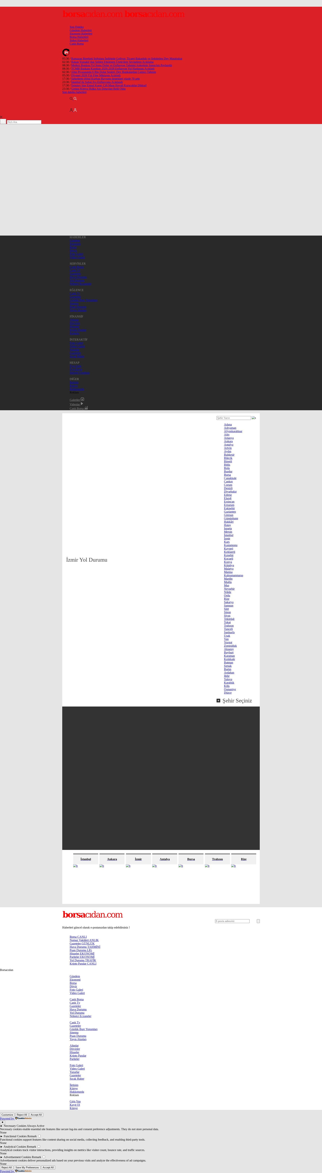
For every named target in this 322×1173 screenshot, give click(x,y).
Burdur (228, 471)
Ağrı (226, 434)
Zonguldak (230, 645)
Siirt (226, 608)
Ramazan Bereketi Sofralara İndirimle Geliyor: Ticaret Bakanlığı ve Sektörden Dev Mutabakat (126, 58)
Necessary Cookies (15, 1125)
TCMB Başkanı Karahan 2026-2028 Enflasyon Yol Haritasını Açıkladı (112, 68)
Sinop (227, 612)
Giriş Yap (75, 1101)
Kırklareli (229, 551)
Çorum (228, 484)
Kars (227, 541)
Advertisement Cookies (17, 1157)
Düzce (228, 692)
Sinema (74, 303)
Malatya (228, 568)
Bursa (227, 474)
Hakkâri (228, 521)
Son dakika (74, 92)
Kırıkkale (229, 659)
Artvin (228, 448)
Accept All (36, 1114)
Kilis (227, 686)
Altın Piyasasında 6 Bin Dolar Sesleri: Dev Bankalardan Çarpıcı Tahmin (113, 72)
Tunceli (228, 629)
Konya (228, 562)
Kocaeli (228, 558)
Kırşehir (228, 555)
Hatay (227, 525)
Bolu (227, 468)
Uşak (227, 635)
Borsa (73, 247)
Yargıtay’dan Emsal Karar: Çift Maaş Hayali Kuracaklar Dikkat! (109, 85)
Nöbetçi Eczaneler (80, 283)
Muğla (228, 582)
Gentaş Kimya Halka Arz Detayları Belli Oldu (98, 88)
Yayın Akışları (78, 310)
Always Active (35, 1125)
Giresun (228, 515)
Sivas (227, 615)
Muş (226, 585)
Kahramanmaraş (233, 575)
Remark (32, 1136)
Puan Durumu (78, 306)
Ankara (228, 441)
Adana (228, 424)
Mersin (228, 531)
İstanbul (228, 535)
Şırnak (228, 665)
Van (226, 639)
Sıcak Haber (77, 356)
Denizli (228, 488)
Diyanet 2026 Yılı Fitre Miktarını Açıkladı (96, 75)
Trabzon (229, 625)
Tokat (227, 622)
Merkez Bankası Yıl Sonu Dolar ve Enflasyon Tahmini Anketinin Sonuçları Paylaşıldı (121, 65)
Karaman (229, 655)
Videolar (75, 404)
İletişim (74, 382)
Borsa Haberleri (79, 37)
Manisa (228, 572)
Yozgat (228, 642)
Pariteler (74, 333)
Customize (7, 1114)
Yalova (228, 679)
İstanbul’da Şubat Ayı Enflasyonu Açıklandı (97, 82)
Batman (228, 662)
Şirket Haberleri (79, 40)
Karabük (229, 682)
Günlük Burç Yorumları (83, 300)
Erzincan (229, 501)
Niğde (227, 592)
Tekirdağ (229, 618)
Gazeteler (75, 273)
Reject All (22, 1114)
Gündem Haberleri (81, 30)
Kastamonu (230, 545)
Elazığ (227, 498)
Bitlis (227, 464)
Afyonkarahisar (233, 431)
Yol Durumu (77, 280)
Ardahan (229, 672)
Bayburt (228, 652)
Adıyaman (230, 427)
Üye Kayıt (76, 369)
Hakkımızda (77, 389)
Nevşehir (229, 588)
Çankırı (228, 481)
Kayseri (228, 548)
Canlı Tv (75, 270)
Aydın (227, 451)
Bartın (227, 669)
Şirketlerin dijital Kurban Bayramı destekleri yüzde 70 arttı (105, 78)
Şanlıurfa (229, 632)
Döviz (73, 250)
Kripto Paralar (78, 329)
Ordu (227, 595)
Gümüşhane (231, 518)
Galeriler (75, 399)
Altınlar (74, 319)
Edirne (228, 494)
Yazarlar (74, 349)
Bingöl (228, 461)
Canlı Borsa (77, 43)
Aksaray (229, 649)
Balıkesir (229, 454)
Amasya (229, 437)
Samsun (228, 605)
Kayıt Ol (75, 1104)
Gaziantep (230, 511)
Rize (226, 598)
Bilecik (228, 458)
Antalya (228, 444)
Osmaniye (230, 689)
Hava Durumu (78, 277)
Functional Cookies (15, 1136)
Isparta (228, 528)
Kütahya (229, 565)
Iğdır (227, 675)
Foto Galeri (76, 253)
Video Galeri (77, 257)
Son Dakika (77, 26)
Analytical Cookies (15, 1146)
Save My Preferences (27, 1167)
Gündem (75, 240)
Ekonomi (75, 243)
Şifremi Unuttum (79, 372)
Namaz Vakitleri (84, 940)
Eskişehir (229, 508)
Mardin (228, 578)
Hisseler (74, 326)
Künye (74, 385)
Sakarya (228, 602)
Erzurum (229, 505)
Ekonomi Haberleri (81, 33)
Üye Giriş (75, 366)
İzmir (227, 538)
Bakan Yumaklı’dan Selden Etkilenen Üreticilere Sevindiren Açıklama (112, 62)
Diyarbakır (230, 491)
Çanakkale (230, 478)
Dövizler (75, 323)
